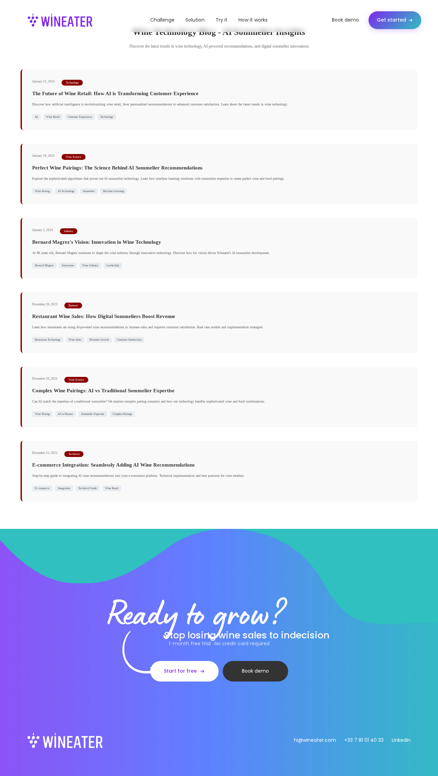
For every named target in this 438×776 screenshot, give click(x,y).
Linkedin (401, 740)
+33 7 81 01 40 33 (364, 740)
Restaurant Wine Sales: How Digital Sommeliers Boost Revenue (103, 316)
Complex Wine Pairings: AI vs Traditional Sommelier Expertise (103, 390)
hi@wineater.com (315, 740)
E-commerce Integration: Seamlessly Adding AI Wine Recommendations (113, 465)
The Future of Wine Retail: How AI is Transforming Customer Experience (115, 93)
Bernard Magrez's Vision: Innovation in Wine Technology (96, 242)
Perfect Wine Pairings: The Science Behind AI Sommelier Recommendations (117, 167)
